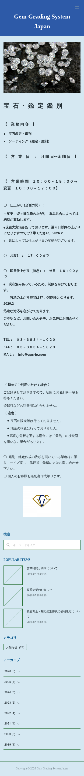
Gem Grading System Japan (42, 21)
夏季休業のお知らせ (39, 589)
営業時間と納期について (42, 568)
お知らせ (15, 647)
